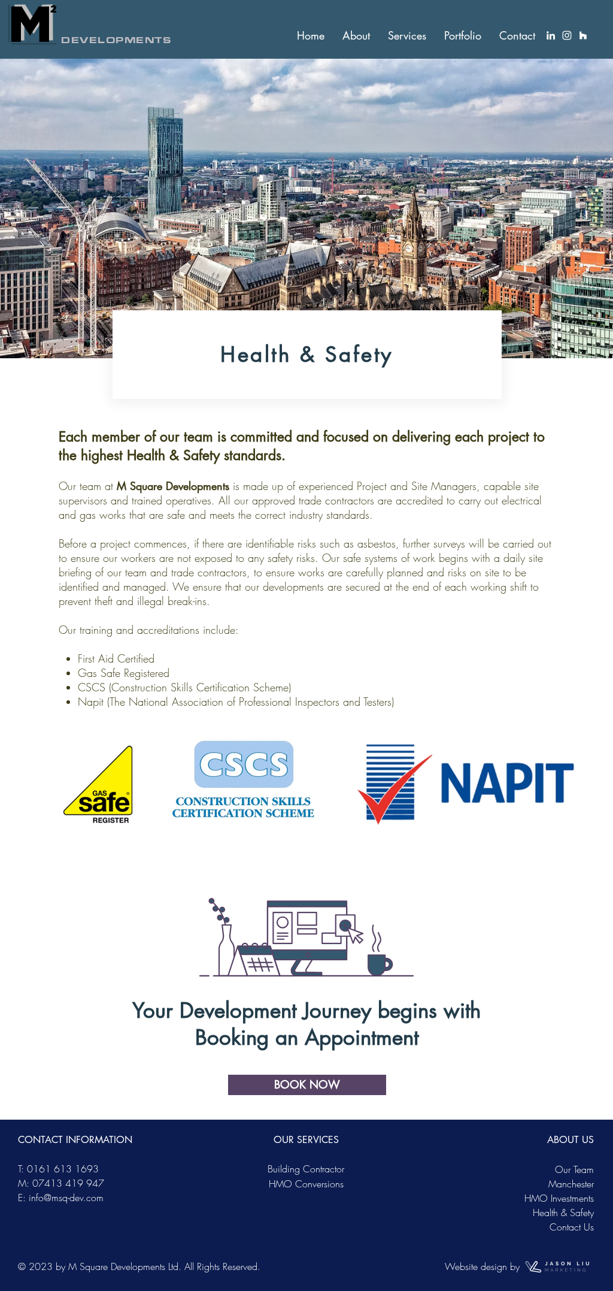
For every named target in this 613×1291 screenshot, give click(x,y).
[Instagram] (567, 35)
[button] (356, 35)
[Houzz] (583, 35)
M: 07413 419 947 (61, 1183)
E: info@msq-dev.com (61, 1197)
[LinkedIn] (551, 35)
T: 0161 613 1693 (58, 1168)
